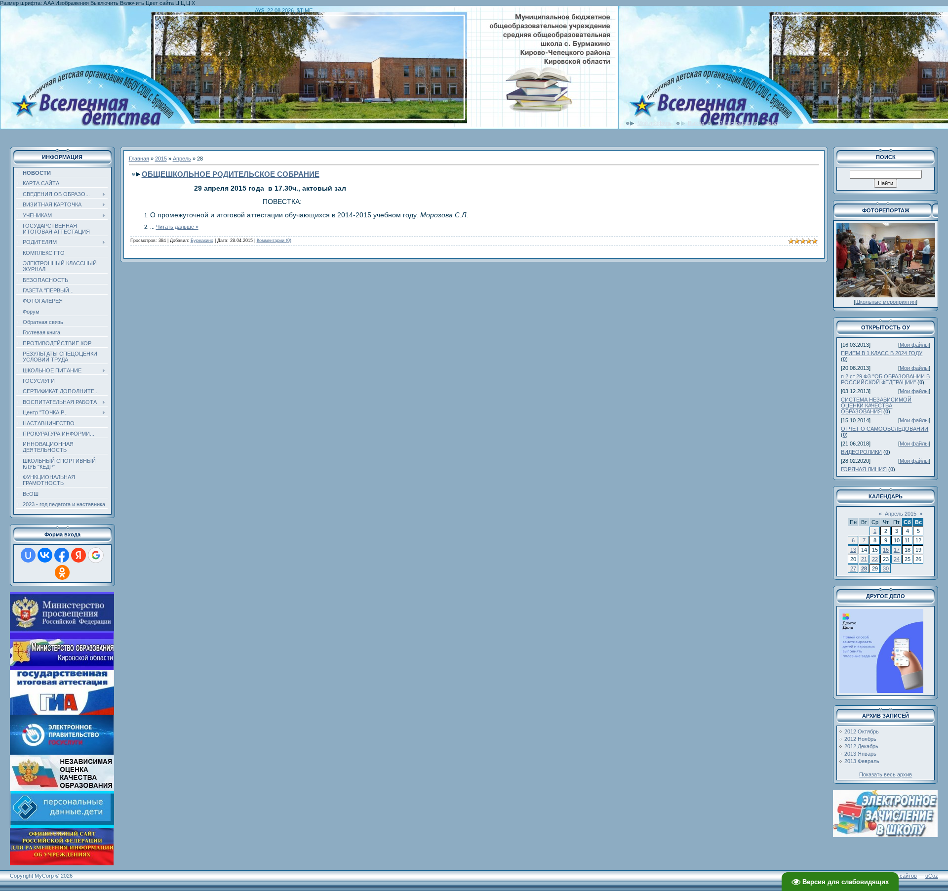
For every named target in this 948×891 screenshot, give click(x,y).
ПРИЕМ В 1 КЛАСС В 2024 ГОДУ (881, 353)
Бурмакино (202, 240)
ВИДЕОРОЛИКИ (861, 452)
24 (897, 559)
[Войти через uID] (28, 555)
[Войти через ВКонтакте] (45, 555)
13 (853, 550)
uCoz (931, 876)
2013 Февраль (861, 761)
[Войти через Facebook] (61, 555)
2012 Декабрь (861, 746)
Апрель (182, 159)
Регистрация (734, 123)
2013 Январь (860, 754)
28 (864, 568)
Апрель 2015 (900, 514)
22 (875, 559)
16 (886, 550)
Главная (139, 159)
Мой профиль (654, 123)
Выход (696, 123)
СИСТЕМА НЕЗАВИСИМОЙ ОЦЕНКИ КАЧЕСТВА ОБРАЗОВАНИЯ (876, 405)
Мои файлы (914, 345)
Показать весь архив (885, 774)
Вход (771, 123)
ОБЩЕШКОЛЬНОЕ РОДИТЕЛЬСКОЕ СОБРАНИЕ (230, 174)
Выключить (104, 3)
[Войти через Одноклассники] (62, 572)
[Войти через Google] (96, 555)
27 (853, 568)
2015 (161, 159)
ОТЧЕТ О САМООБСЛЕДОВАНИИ (884, 429)
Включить (132, 3)
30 (886, 568)
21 (864, 559)
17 (897, 550)
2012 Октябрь (861, 731)
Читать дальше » (177, 227)
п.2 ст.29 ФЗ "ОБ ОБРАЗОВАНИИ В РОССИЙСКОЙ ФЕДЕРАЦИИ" (885, 379)
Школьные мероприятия (885, 302)
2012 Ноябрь (860, 739)
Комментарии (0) (274, 240)
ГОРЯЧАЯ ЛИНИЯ (864, 469)
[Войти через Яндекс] (78, 555)
